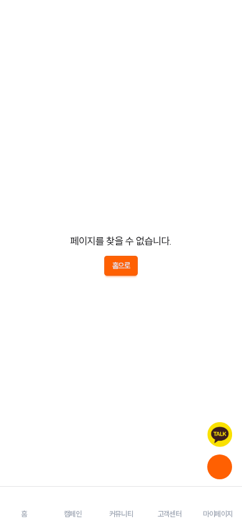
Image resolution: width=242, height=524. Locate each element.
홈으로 (121, 265)
